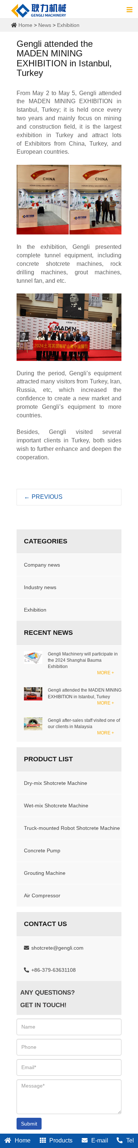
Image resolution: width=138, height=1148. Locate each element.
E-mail (99, 1140)
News (44, 25)
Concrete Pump (42, 850)
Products (60, 1140)
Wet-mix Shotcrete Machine (56, 805)
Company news (42, 565)
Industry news (40, 587)
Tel (130, 1140)
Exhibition (68, 25)
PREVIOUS (43, 497)
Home (25, 25)
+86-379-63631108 (53, 970)
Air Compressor (42, 895)
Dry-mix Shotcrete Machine (55, 783)
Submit (29, 1124)
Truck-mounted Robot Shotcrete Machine (72, 828)
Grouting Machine (45, 873)
